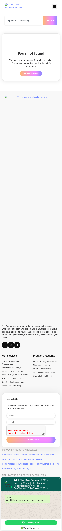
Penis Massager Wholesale (15, 464)
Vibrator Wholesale (30, 454)
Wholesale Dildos (10, 454)
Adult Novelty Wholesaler (31, 459)
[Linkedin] (17, 345)
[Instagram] (11, 345)
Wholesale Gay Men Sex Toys (16, 468)
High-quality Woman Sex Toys (44, 464)
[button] (54, 6)
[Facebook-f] (5, 345)
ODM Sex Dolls (9, 459)
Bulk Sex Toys (47, 454)
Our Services (9, 355)
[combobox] (23, 20)
